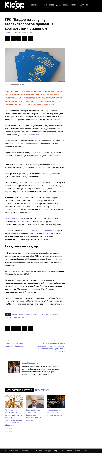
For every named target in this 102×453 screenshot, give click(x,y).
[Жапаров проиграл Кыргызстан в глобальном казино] (56, 401)
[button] (94, 4)
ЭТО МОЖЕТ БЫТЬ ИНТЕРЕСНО (19, 390)
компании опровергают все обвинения (35, 230)
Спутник (74, 5)
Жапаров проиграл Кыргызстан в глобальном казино (54, 412)
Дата (58, 5)
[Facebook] (7, 38)
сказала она (34, 134)
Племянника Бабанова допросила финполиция (15, 344)
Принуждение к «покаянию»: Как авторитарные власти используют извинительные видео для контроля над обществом (13, 417)
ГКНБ (42, 314)
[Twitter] (13, 38)
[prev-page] (6, 430)
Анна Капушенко (13, 32)
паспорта (54, 314)
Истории (43, 5)
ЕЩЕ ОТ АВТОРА (42, 390)
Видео (51, 5)
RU (87, 5)
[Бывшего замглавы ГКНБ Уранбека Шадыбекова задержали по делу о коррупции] (35, 401)
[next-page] (10, 430)
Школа (65, 5)
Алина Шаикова (18, 314)
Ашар (82, 5)
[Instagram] (29, 378)
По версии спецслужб (14, 218)
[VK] (18, 38)
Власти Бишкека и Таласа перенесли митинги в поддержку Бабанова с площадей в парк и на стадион (51, 347)
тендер (8, 317)
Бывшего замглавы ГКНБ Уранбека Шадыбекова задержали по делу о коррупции (34, 415)
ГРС (47, 314)
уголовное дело (19, 317)
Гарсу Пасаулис (31, 314)
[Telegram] (24, 38)
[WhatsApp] (30, 38)
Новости (33, 5)
